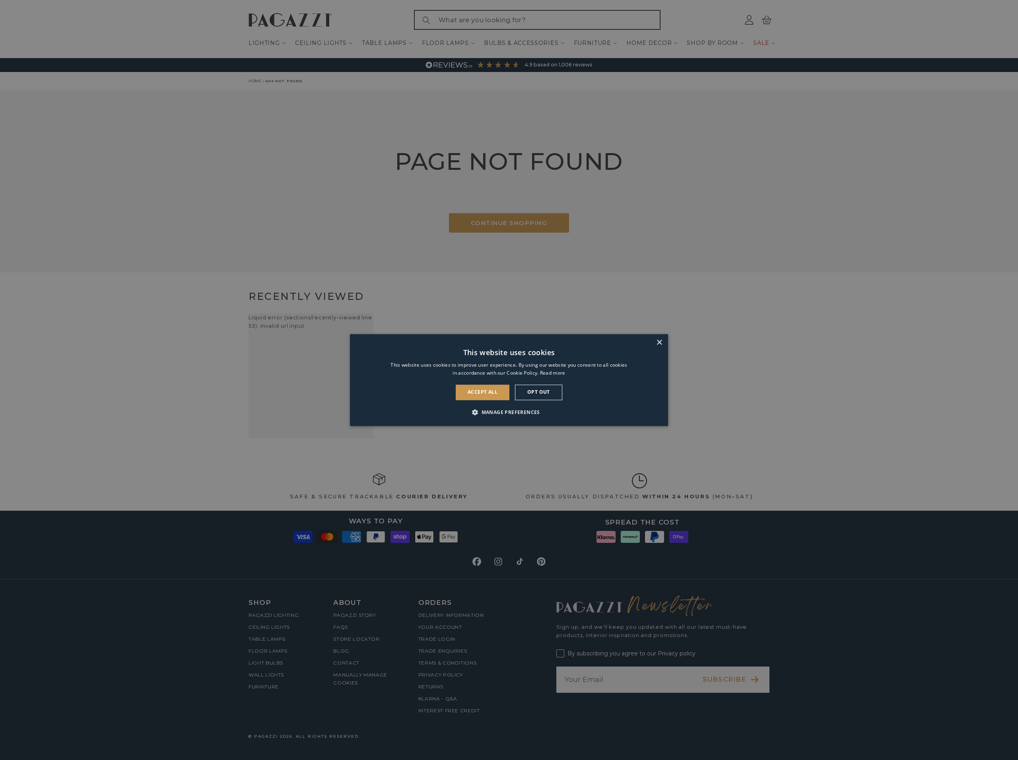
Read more (552, 372)
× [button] (659, 343)
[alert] (509, 380)
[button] (509, 412)
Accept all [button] (482, 392)
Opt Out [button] (538, 392)
